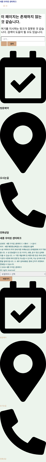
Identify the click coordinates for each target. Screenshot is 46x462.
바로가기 (6, 278)
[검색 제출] (4, 43)
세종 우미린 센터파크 (8, 1)
